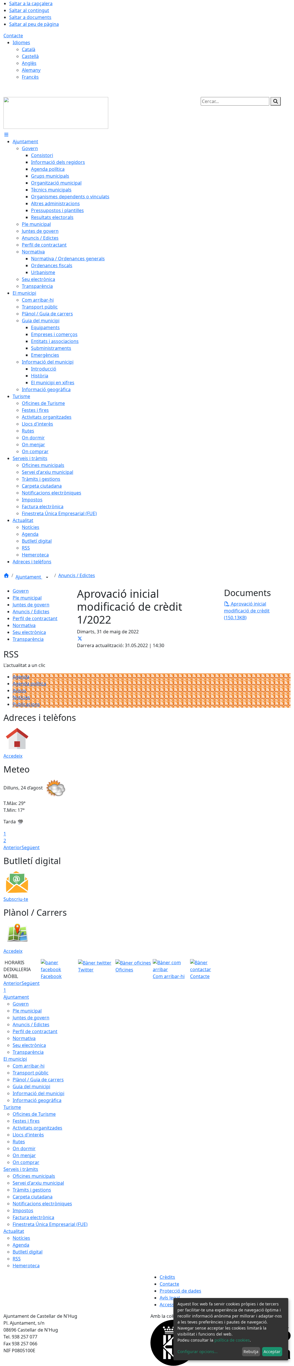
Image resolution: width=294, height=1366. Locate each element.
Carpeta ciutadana (33, 1197)
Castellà (30, 56)
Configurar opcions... (197, 1351)
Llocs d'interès (28, 1135)
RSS (17, 1259)
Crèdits (167, 1277)
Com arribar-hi (29, 1066)
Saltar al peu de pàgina (34, 24)
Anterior (12, 847)
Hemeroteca (26, 1265)
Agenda (21, 677)
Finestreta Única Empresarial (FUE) (50, 1224)
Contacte (13, 35)
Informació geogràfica (37, 1100)
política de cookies (232, 1340)
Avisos (19, 690)
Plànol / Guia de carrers (38, 1079)
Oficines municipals (34, 1176)
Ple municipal (27, 598)
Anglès (29, 63)
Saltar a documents (30, 17)
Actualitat (13, 1231)
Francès (30, 77)
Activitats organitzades (37, 1128)
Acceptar (272, 1351)
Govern (21, 591)
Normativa (24, 625)
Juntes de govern (31, 604)
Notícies (21, 697)
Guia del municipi (31, 1086)
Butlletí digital (27, 1252)
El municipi (15, 1059)
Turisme (12, 1107)
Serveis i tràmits (20, 1169)
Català (28, 49)
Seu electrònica (29, 632)
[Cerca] (275, 101)
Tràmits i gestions (32, 1190)
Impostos (23, 1210)
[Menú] (6, 134)
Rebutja (250, 1351)
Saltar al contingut (29, 10)
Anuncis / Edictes (76, 575)
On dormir (24, 1148)
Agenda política (29, 683)
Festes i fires (26, 1121)
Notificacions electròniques (42, 1203)
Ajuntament (29, 577)
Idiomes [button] (21, 42)
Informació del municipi (38, 1093)
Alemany (31, 70)
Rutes (19, 1141)
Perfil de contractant (35, 618)
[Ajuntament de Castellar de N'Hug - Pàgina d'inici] (55, 112)
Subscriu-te (15, 899)
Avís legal (170, 1298)
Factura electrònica (33, 1217)
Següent (31, 847)
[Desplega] (47, 577)
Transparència (28, 639)
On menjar (24, 1155)
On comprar (26, 1162)
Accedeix (12, 756)
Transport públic (31, 1073)
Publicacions (26, 704)
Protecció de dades (180, 1291)
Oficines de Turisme (34, 1114)
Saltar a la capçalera (31, 3)
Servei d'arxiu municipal (38, 1183)
